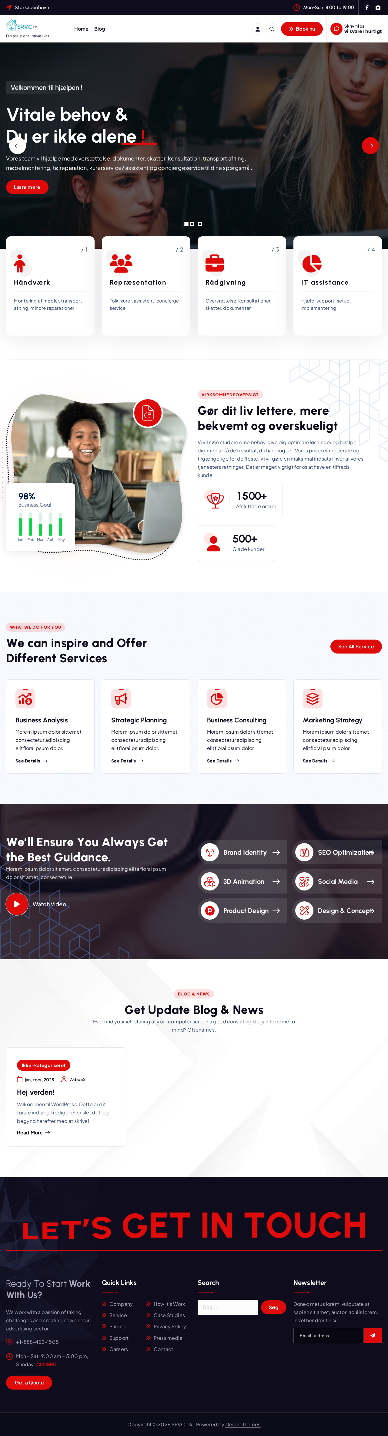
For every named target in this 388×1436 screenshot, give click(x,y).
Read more (30, 1133)
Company (121, 1304)
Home (81, 28)
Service (118, 1315)
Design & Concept (345, 911)
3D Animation (243, 881)
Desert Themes (243, 1424)
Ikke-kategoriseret (43, 1065)
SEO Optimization (345, 852)
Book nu (305, 28)
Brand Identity (245, 852)
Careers (118, 1349)
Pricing (117, 1326)
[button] (187, 224)
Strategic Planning (139, 720)
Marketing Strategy (333, 720)
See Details (27, 760)
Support (119, 1338)
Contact (163, 1349)
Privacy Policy (170, 1326)
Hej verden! (35, 1092)
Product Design (246, 911)
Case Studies (169, 1315)
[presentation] (17, 145)
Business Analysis (41, 720)
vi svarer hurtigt (363, 31)
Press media (168, 1338)
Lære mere (27, 187)
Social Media (338, 881)
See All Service (356, 646)
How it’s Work (169, 1304)
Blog (99, 28)
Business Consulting (236, 720)
